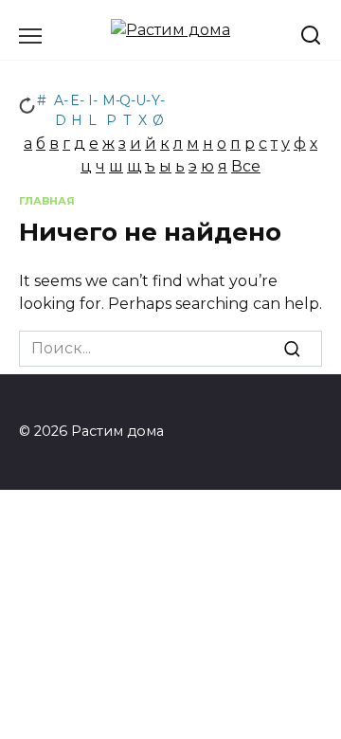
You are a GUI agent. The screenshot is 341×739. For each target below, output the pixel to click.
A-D (61, 104)
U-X (143, 104)
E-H (77, 104)
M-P (111, 104)
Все (245, 166)
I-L (93, 104)
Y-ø (158, 104)
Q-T (127, 104)
